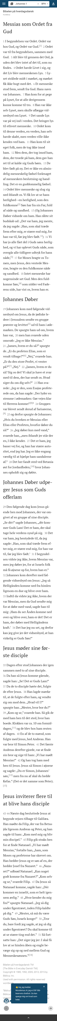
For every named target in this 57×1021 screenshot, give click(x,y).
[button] (3, 4)
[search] (26, 3)
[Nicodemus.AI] (6, 1000)
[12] (11, 775)
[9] (4, 413)
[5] (29, 323)
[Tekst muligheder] (53, 4)
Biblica (7, 15)
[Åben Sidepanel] (28, 1017)
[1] (40, 45)
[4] (20, 283)
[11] (14, 727)
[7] (10, 365)
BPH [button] (44, 3)
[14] (31, 954)
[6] (25, 355)
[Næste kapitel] (50, 1008)
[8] (31, 402)
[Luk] (44, 986)
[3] (11, 256)
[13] (5, 785)
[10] (32, 466)
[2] (19, 204)
